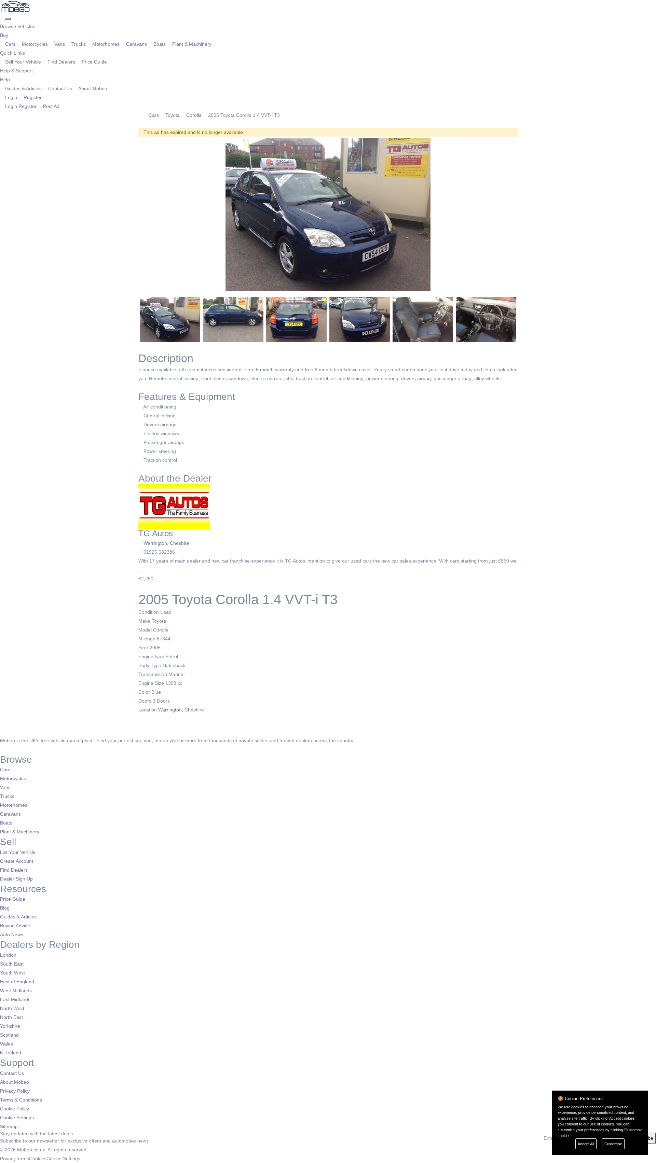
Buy (5, 35)
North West (12, 1008)
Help (5, 79)
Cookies (37, 1158)
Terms (22, 1158)
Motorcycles (34, 44)
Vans (59, 44)
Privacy (8, 1158)
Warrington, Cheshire (166, 543)
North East (11, 1017)
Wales (6, 1044)
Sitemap (9, 1126)
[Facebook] (2, 749)
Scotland (9, 1035)
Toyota (172, 115)
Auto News (11, 934)
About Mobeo (92, 88)
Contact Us (60, 88)
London (8, 955)
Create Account (16, 861)
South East (12, 964)
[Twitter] (7, 749)
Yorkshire (10, 1026)
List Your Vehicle (18, 852)
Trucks (78, 44)
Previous (129, 214)
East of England (17, 981)
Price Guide (93, 62)
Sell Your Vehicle (23, 62)
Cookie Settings (17, 1117)
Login (11, 97)
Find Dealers (61, 62)
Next (526, 214)
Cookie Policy (14, 1108)
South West (12, 972)
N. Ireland (10, 1052)
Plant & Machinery (191, 44)
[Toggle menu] (8, 19)
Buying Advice (15, 925)
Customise (613, 1144)
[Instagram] (12, 749)
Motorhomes (106, 44)
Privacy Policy (15, 1091)
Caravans (136, 44)
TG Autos (155, 533)
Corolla (194, 115)
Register (32, 97)
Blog (5, 908)
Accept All (586, 1144)
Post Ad (50, 106)
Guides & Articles (23, 88)
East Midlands (15, 999)
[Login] (2, 17)
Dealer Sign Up (16, 879)
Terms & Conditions (21, 1100)
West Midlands (16, 990)
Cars (10, 44)
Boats (159, 44)
